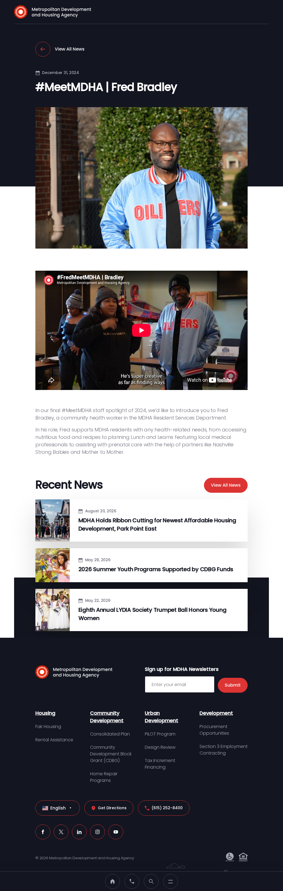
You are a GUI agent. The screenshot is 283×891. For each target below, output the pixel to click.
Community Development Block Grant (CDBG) (111, 754)
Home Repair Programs (103, 777)
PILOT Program (160, 734)
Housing (45, 713)
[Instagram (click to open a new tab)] (97, 831)
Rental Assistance (54, 740)
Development (216, 713)
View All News (70, 49)
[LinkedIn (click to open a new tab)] (79, 831)
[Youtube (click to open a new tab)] (115, 831)
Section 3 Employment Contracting (224, 749)
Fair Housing (48, 726)
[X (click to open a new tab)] (61, 831)
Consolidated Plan (110, 734)
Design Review (160, 747)
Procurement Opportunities (214, 729)
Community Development (107, 717)
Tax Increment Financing (160, 763)
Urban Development (161, 717)
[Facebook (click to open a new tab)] (42, 831)
